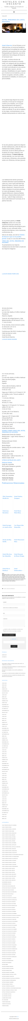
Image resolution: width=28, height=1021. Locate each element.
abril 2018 (4, 696)
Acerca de (4, 654)
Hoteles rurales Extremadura (9, 980)
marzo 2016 (4, 738)
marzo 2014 (4, 781)
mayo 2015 (4, 753)
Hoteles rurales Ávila (7, 970)
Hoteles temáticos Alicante (8, 986)
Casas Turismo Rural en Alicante (9, 852)
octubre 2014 (5, 767)
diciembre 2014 (5, 763)
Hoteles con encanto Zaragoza (9, 956)
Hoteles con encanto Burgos (8, 909)
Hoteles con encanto (7, 895)
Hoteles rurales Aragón (7, 966)
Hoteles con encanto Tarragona (9, 948)
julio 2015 (4, 749)
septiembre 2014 (5, 769)
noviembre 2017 (5, 706)
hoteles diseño (10, 577)
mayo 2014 (4, 777)
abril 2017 (4, 720)
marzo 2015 (4, 757)
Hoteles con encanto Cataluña (9, 919)
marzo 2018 (4, 698)
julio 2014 (4, 773)
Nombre (5, 602)
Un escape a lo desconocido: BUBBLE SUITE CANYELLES (13, 673)
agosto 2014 (5, 771)
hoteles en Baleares (6, 958)
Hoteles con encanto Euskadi (8, 933)
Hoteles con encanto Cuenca (8, 923)
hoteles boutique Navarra (19, 576)
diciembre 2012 (5, 808)
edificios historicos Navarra (17, 575)
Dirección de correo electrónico (10, 607)
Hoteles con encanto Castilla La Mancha (11, 915)
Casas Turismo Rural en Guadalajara (10, 856)
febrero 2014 (5, 783)
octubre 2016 (5, 732)
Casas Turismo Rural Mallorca (9, 874)
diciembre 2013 (5, 787)
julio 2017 (4, 714)
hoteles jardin (23, 578)
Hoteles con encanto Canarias (9, 911)
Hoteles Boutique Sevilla (7, 893)
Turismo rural (5, 1005)
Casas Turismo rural (6, 827)
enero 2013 (4, 806)
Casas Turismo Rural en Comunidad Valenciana (12, 854)
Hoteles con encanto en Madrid (9, 929)
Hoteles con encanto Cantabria (9, 913)
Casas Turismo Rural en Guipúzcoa (10, 858)
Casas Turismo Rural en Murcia (9, 860)
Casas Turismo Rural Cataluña (9, 848)
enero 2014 (4, 785)
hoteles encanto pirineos (17, 578)
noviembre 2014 (5, 765)
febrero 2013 (5, 804)
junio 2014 (4, 775)
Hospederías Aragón (6, 882)
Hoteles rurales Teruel (7, 984)
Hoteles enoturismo (6, 962)
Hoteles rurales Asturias (8, 968)
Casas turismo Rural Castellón (9, 844)
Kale (18, 1016)
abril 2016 (4, 736)
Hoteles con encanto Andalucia (9, 899)
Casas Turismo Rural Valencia (8, 880)
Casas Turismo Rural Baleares (9, 838)
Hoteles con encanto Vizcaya (8, 954)
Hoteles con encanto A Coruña (9, 897)
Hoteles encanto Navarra (9, 578)
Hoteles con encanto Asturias (9, 903)
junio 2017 (4, 716)
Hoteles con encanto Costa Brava (9, 921)
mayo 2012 (4, 816)
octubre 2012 (5, 812)
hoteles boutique (11, 576)
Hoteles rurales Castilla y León (9, 974)
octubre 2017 (5, 708)
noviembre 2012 (5, 810)
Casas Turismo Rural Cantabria (9, 842)
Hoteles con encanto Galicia (8, 935)
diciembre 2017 (5, 704)
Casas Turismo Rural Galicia (8, 868)
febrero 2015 (5, 759)
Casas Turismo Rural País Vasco (9, 876)
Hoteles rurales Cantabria (8, 972)
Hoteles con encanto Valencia (9, 952)
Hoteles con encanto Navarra (11, 574)
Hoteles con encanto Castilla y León (10, 917)
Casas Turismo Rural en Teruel (9, 862)
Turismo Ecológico (6, 1003)
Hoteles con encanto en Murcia (9, 931)
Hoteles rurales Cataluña (8, 976)
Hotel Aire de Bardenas (9, 588)
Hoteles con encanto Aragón (9, 901)
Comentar (5, 618)
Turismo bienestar (6, 1001)
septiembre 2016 (5, 734)
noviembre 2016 (5, 730)
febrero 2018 (5, 700)
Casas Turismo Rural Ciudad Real (9, 850)
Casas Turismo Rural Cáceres (8, 840)
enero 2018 (4, 702)
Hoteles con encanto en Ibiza (8, 927)
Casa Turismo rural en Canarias (9, 825)
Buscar (14, 646)
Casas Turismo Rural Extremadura (10, 866)
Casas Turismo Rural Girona (8, 870)
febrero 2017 (5, 724)
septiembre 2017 (5, 710)
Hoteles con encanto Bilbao (8, 907)
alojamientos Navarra (9, 575)
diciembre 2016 (5, 728)
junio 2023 (4, 683)
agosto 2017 (5, 712)
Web (4, 613)
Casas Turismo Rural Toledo (8, 878)
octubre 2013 (5, 791)
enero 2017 (4, 726)
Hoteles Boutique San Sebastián (9, 891)
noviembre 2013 (5, 789)
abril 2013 (4, 802)
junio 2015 (4, 751)
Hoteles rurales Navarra (20, 574)
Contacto (4, 656)
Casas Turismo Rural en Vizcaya (9, 864)
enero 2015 (4, 761)
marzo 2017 (4, 722)
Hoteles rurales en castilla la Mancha (11, 978)
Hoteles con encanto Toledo (8, 950)
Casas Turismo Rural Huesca (8, 872)
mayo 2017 (4, 718)
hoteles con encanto (14, 3)
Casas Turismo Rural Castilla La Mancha (11, 846)
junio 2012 (4, 814)
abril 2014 (4, 779)
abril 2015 (4, 755)
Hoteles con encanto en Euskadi (9, 925)
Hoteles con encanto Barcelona (9, 905)
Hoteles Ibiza (5, 964)
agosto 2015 (5, 747)
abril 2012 (4, 818)
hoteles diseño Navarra (16, 577)
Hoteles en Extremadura (7, 960)
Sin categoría (5, 999)
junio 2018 (4, 694)
